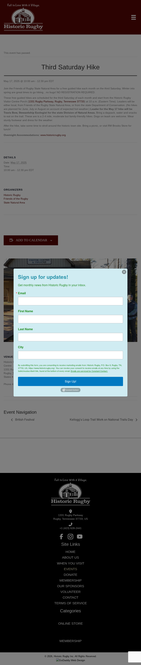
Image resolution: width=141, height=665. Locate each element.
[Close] (124, 272)
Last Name (25, 329)
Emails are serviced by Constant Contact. (89, 370)
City (21, 347)
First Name (25, 311)
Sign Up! (70, 381)
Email (22, 293)
